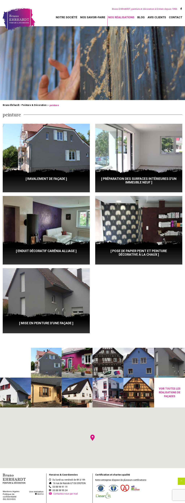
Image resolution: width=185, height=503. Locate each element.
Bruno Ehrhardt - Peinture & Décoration (24, 105)
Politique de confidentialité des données (9, 496)
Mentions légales (11, 491)
